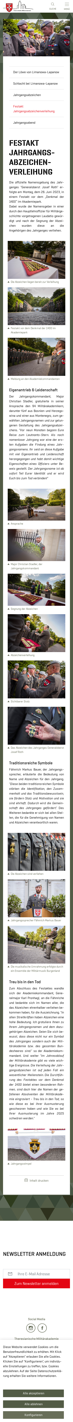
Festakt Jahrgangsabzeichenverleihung (34, 108)
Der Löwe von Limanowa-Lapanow (36, 72)
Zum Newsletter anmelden (36, 1283)
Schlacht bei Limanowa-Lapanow (35, 83)
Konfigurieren (33, 1415)
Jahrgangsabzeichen (27, 95)
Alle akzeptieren (33, 1393)
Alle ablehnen (34, 1404)
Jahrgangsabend (24, 122)
